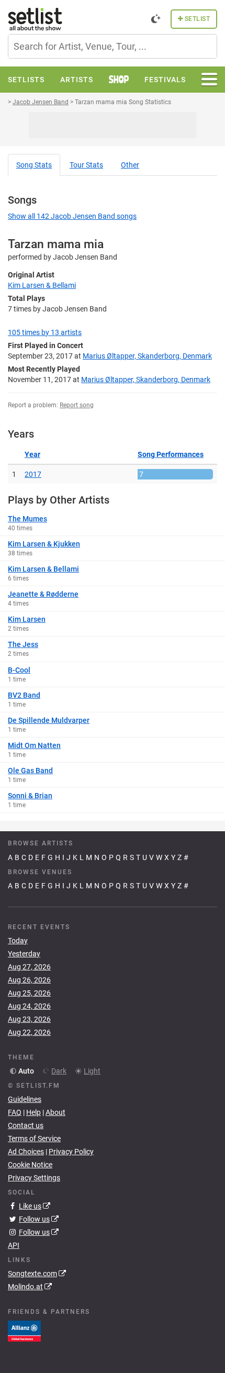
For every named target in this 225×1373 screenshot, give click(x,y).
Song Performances (171, 454)
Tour (86, 165)
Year (32, 454)
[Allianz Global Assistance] (24, 1330)
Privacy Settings (34, 1178)
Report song (77, 405)
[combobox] (112, 46)
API (13, 1245)
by (45, 332)
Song (34, 165)
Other (130, 165)
